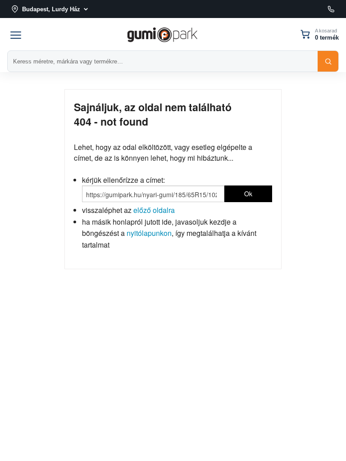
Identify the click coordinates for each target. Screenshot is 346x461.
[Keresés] (328, 61)
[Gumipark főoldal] (162, 34)
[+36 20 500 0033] (331, 9)
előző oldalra (154, 210)
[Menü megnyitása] (15, 34)
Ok (248, 193)
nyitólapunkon (149, 233)
